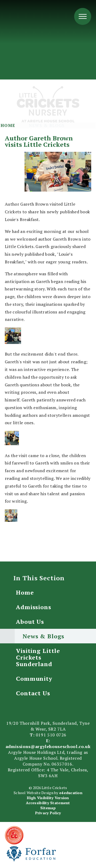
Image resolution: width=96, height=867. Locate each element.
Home (8, 125)
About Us (30, 621)
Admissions (33, 607)
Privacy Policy (48, 812)
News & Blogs (47, 125)
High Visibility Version (48, 797)
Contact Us (33, 693)
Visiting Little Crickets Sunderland (38, 657)
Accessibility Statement (48, 802)
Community (34, 678)
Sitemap (48, 807)
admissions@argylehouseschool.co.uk (48, 746)
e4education (70, 792)
